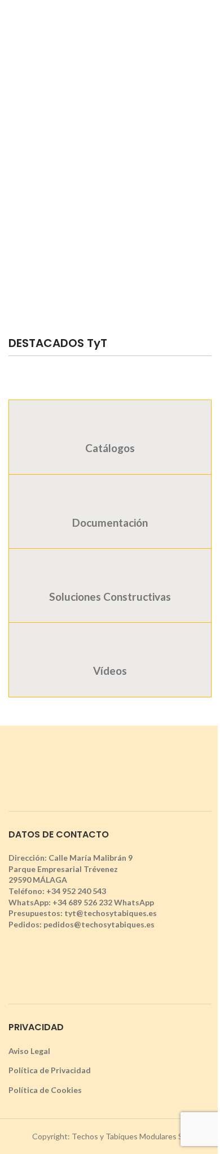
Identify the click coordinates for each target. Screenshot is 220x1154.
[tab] (110, 437)
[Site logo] (110, 24)
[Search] (207, 25)
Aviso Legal (29, 1051)
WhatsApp (134, 902)
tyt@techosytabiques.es (110, 913)
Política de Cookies (45, 1090)
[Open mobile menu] (13, 25)
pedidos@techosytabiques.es (99, 924)
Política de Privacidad (49, 1070)
